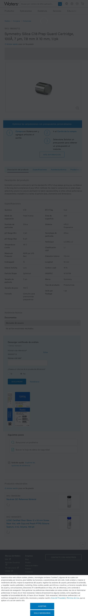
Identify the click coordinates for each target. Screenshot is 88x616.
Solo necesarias (42, 613)
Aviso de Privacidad (58, 598)
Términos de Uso (73, 598)
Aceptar (42, 606)
